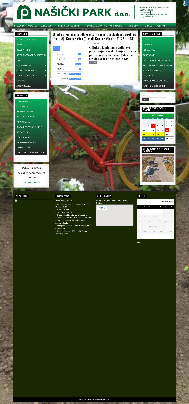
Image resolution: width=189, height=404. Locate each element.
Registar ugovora (25, 112)
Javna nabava (22, 106)
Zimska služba (23, 86)
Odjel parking (23, 50)
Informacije (116, 26)
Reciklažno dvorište (96, 26)
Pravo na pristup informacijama (25, 119)
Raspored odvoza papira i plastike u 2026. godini (155, 83)
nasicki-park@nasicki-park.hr (75, 215)
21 (161, 226)
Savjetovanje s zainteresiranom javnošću (30, 150)
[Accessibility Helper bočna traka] (186, 3)
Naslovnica (20, 26)
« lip (138, 243)
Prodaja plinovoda (26, 142)
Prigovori (148, 45)
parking (93, 62)
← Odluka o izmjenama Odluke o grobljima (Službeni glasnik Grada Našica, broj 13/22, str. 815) (89, 91)
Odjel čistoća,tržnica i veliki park (31, 57)
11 (144, 221)
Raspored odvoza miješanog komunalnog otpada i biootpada (157, 70)
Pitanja (146, 40)
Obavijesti (33, 26)
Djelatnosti (47, 26)
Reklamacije (149, 50)
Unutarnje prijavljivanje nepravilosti (29, 129)
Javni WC (20, 81)
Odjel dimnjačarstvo (27, 70)
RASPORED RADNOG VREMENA (156, 60)
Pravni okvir (133, 26)
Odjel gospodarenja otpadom (26, 42)
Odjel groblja (23, 65)
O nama (148, 26)
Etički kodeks (23, 137)
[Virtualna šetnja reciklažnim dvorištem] (158, 181)
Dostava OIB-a (149, 55)
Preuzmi (56, 48)
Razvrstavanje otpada (69, 26)
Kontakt (161, 26)
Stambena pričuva (25, 76)
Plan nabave (22, 101)
